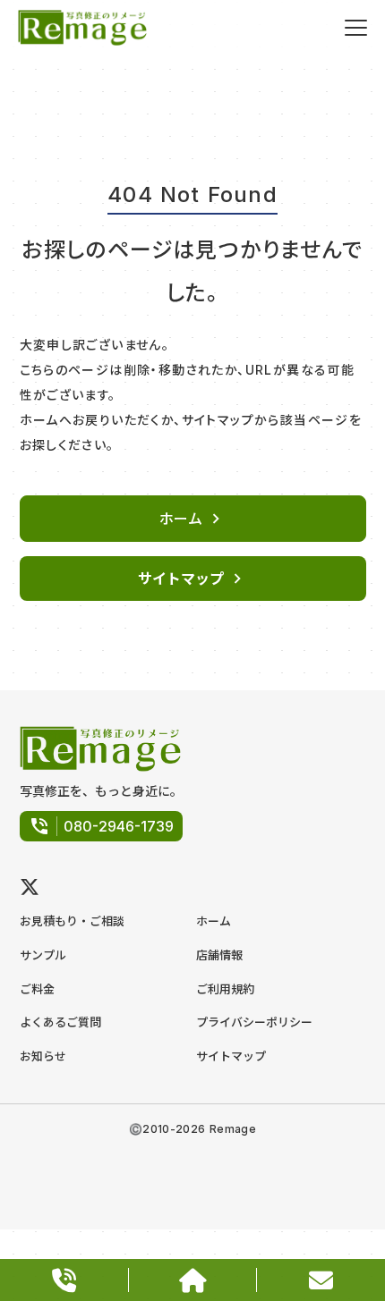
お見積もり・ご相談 (72, 921)
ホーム (213, 921)
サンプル (43, 955)
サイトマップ (231, 1056)
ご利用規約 (225, 989)
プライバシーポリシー (254, 1022)
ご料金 (37, 989)
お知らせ (43, 1056)
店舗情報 (219, 955)
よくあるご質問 (60, 1022)
